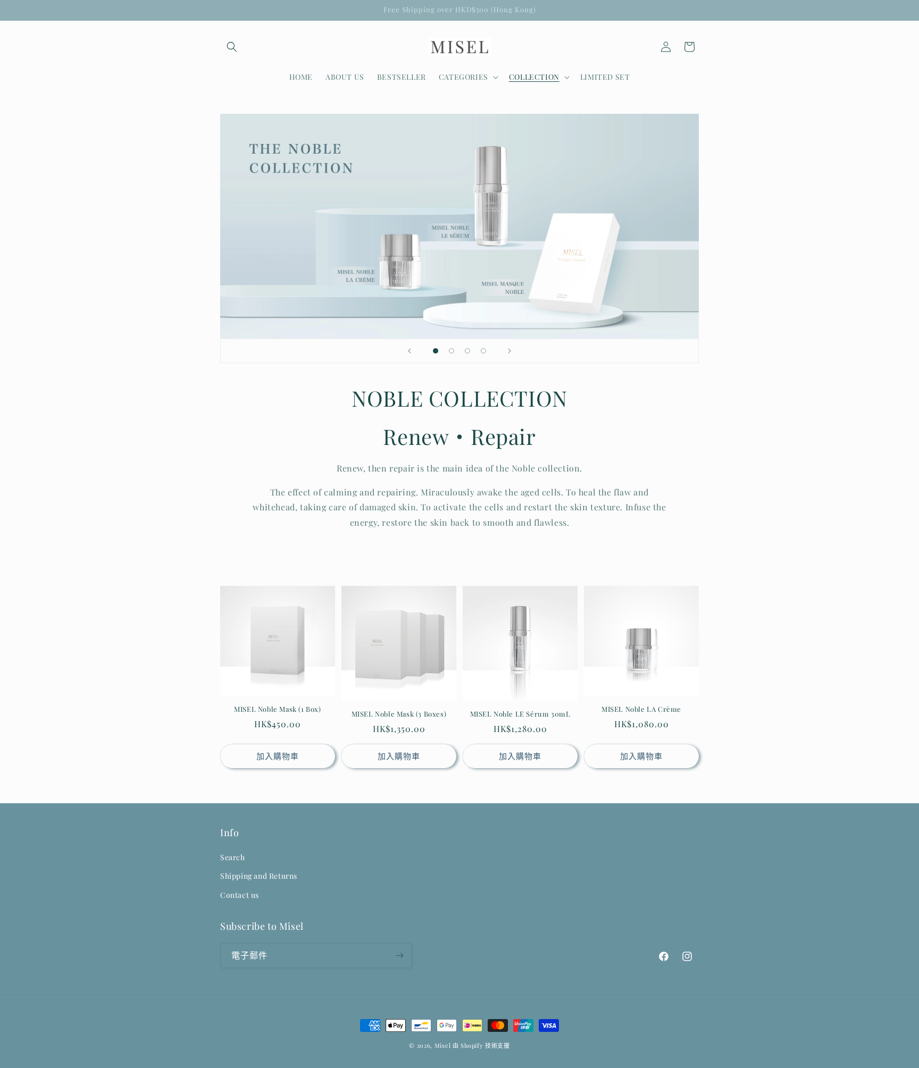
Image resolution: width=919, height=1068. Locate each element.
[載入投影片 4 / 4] (483, 351)
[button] (232, 46)
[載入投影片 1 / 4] (436, 351)
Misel (443, 1045)
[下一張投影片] (509, 351)
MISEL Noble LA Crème (641, 709)
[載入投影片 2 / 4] (452, 351)
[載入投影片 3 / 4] (467, 351)
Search (232, 857)
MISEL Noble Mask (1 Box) (277, 709)
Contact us (239, 895)
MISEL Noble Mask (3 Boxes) (399, 714)
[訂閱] (399, 955)
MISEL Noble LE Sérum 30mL (520, 714)
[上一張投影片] (409, 351)
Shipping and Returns (258, 876)
